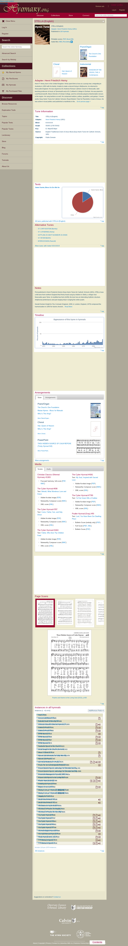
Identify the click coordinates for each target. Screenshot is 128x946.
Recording (66, 42)
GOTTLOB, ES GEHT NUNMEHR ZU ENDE (52, 235)
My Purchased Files (14, 91)
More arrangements (42, 460)
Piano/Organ (85, 47)
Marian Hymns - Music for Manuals (50, 410)
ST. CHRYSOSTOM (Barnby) (47, 229)
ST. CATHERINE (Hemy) (46, 232)
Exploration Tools (9, 110)
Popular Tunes (7, 129)
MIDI (60, 42)
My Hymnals (11, 85)
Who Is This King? (44, 414)
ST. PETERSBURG (44, 238)
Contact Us (56, 943)
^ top (102, 108)
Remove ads (100, 6)
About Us (5, 166)
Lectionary (6, 135)
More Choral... (42, 433)
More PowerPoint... (43, 450)
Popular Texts (7, 123)
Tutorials (5, 160)
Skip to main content (7, 1)
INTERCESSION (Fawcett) (47, 241)
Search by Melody (9, 60)
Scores (40, 469)
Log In (4, 27)
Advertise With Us (66, 943)
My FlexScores (12, 79)
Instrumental (85, 64)
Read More (68, 307)
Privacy (48, 943)
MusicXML (70, 39)
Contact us (57, 897)
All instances (39, 851)
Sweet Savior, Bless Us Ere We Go (47, 187)
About (35, 943)
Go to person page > (84, 101)
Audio (49, 469)
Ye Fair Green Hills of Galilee (86, 498)
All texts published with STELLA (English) (50, 221)
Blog (3, 148)
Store (71, 15)
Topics (4, 116)
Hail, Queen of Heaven (46, 426)
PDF (64, 39)
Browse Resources (9, 104)
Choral (56, 64)
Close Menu (10, 21)
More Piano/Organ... (44, 418)
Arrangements (50, 397)
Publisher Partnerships (81, 943)
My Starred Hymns (13, 72)
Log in (114, 10)
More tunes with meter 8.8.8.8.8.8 (47, 246)
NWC (42, 484)
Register (122, 10)
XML (51, 504)
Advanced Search (9, 53)
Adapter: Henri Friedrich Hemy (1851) (64, 29)
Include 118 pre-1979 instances (45, 847)
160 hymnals (64, 31)
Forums (5, 154)
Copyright (41, 943)
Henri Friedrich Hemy (53, 119)
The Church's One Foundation (48, 407)
